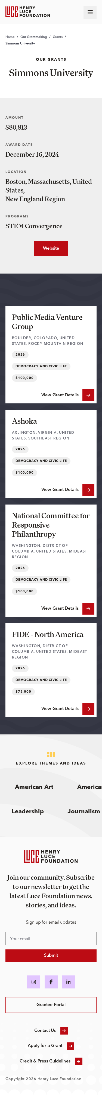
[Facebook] (51, 981)
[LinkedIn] (68, 981)
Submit (51, 955)
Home (10, 37)
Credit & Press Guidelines (45, 1061)
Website (46, 248)
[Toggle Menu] (90, 12)
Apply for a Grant (45, 1046)
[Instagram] (33, 981)
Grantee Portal (51, 1005)
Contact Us (45, 1031)
